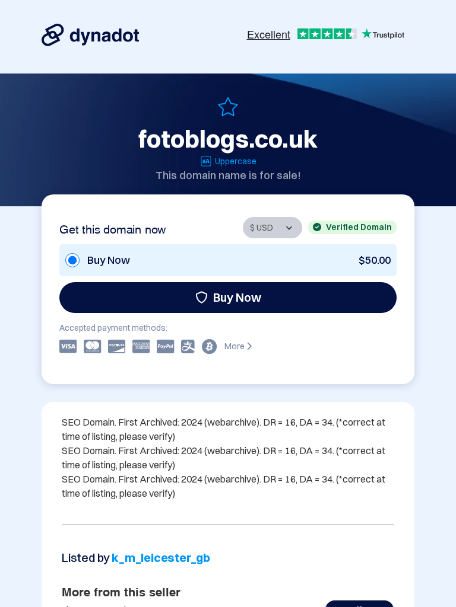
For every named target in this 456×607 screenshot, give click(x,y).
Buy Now (237, 297)
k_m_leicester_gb (161, 557)
